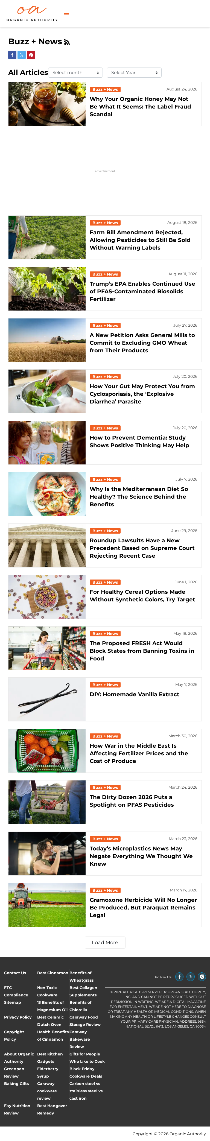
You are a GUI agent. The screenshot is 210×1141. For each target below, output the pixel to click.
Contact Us (15, 972)
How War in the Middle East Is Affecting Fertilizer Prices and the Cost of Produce (139, 753)
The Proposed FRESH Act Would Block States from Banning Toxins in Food (142, 651)
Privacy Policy (17, 1017)
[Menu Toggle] (67, 14)
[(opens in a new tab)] (179, 976)
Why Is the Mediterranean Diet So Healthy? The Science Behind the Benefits (139, 497)
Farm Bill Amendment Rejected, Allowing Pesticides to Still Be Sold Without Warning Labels (140, 240)
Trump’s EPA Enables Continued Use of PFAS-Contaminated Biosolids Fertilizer (142, 291)
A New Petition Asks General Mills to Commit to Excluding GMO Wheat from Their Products (142, 343)
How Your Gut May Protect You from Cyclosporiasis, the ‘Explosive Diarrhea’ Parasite (142, 394)
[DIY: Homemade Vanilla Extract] (47, 699)
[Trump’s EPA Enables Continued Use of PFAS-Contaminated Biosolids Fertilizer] (47, 289)
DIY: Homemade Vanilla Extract (134, 694)
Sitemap (12, 1002)
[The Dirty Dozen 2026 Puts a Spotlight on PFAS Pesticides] (47, 802)
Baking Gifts (16, 1083)
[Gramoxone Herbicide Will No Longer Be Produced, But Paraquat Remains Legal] (47, 905)
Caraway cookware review (47, 1091)
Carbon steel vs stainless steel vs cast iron (86, 1091)
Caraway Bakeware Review (79, 1039)
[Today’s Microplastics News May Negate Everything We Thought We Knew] (47, 853)
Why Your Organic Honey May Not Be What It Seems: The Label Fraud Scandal (140, 107)
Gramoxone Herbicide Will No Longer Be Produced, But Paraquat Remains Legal (143, 907)
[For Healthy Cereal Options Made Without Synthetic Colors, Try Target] (47, 597)
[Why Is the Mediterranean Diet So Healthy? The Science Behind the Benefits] (47, 494)
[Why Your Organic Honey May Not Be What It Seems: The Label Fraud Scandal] (47, 104)
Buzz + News (105, 89)
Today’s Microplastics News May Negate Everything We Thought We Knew (141, 856)
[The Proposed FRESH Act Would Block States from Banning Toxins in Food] (47, 648)
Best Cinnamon (52, 972)
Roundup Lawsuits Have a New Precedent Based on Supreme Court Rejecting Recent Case (142, 548)
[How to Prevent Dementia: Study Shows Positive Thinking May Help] (47, 442)
